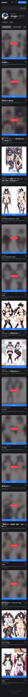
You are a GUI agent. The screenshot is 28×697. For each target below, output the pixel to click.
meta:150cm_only (21, 449)
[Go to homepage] (5, 2)
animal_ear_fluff (16, 182)
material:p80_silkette (17, 220)
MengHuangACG (5, 137)
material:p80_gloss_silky (17, 64)
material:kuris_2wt (12, 297)
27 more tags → (5, 144)
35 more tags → (5, 222)
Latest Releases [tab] (6, 27)
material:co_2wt (12, 566)
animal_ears (21, 102)
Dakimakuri (4, 293)
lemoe (3, 331)
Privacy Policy (14, 693)
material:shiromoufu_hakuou (14, 606)
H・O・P (3, 484)
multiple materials (11, 335)
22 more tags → (5, 412)
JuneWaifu (4, 60)
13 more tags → (5, 65)
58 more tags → (5, 374)
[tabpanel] (14, 357)
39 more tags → (5, 260)
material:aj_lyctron (15, 488)
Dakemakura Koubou (6, 407)
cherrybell (4, 369)
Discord (19, 691)
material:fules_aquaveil (12, 102)
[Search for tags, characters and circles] (16, 2)
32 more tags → (5, 451)
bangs (24, 297)
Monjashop (4, 601)
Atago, (3, 644)
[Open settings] (12, 2)
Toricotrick (4, 99)
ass (25, 102)
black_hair (21, 142)
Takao (6, 644)
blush (25, 142)
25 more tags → (5, 104)
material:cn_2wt (8, 142)
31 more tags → (5, 608)
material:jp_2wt (21, 411)
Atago (3, 64)
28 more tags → (5, 298)
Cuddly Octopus (5, 562)
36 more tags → (5, 184)
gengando (4, 522)
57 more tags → (5, 336)
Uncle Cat (4, 177)
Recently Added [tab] (17, 27)
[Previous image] (3, 625)
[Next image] (24, 625)
